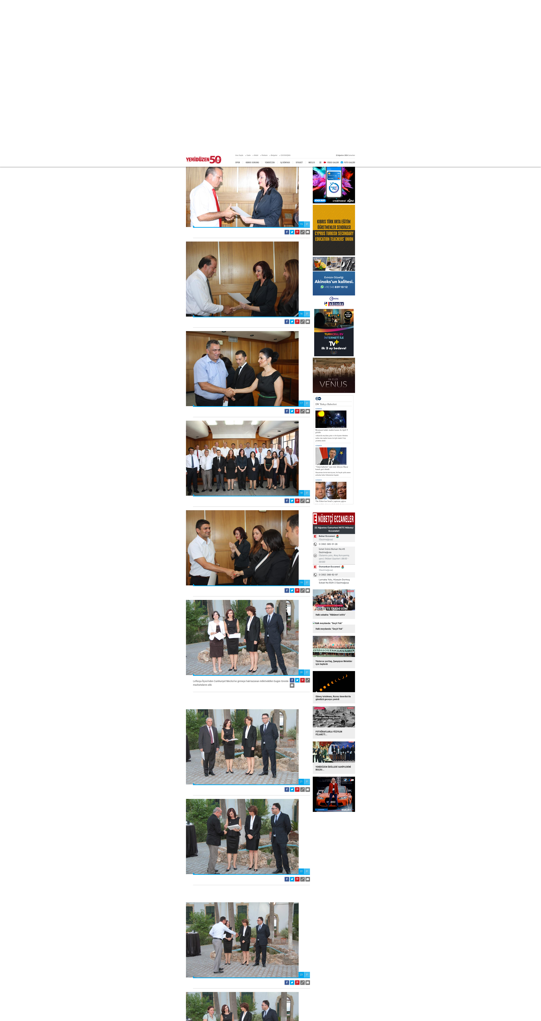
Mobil (256, 3)
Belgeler (274, 3)
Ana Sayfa (239, 3)
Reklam (265, 3)
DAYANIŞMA (286, 3)
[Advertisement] (248, 639)
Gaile (249, 3)
